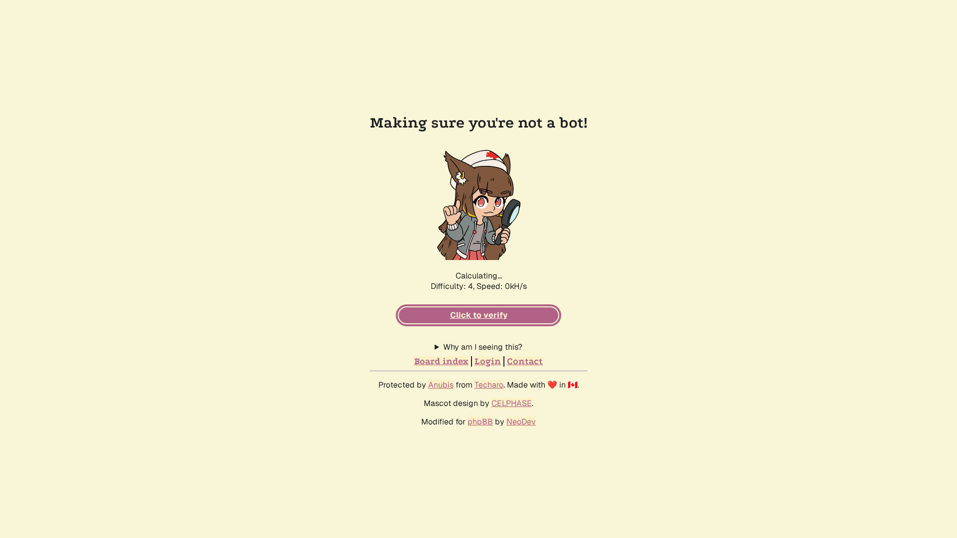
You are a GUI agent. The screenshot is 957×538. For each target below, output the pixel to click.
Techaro (489, 385)
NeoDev (521, 421)
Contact (525, 361)
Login (488, 361)
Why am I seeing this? (482, 347)
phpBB (480, 421)
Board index (441, 361)
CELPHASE (511, 403)
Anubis (441, 385)
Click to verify (478, 315)
